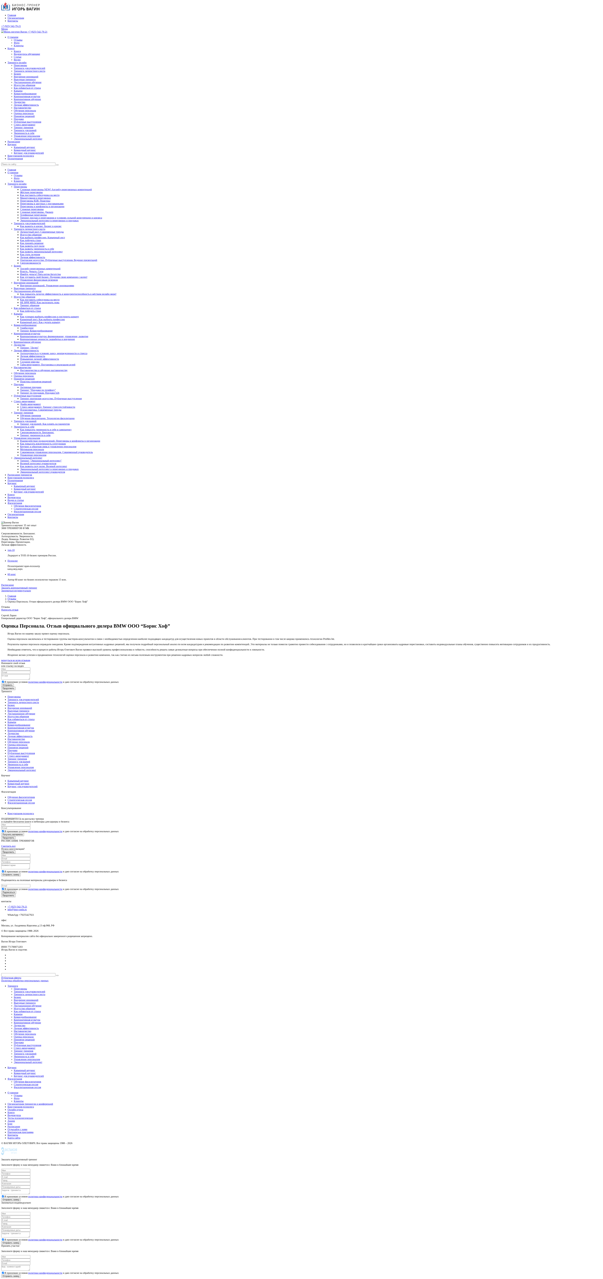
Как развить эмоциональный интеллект (41, 251)
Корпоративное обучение (27, 99)
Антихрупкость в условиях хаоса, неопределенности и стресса (53, 353)
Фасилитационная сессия (27, 511)
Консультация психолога (21, 155)
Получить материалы (13, 834)
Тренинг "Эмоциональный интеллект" (41, 460)
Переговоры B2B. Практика (35, 200)
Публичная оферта (11, 977)
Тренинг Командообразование (36, 330)
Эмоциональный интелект (28, 138)
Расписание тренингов (20, 474)
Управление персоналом (27, 136)
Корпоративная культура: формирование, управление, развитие (54, 336)
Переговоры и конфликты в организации (42, 206)
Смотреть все (8, 846)
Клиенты (19, 45)
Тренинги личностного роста (29, 71)
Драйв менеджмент (30, 404)
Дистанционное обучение (27, 82)
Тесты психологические (20, 1118)
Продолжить (8, 688)
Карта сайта (14, 1138)
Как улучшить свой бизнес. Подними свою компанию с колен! (53, 277)
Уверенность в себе (24, 133)
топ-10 (11, 550)
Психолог (13, 560)
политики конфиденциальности (45, 682)
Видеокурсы (14, 497)
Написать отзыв (9, 609)
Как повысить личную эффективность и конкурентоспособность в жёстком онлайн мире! (68, 294)
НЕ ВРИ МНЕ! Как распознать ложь (39, 302)
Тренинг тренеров (23, 127)
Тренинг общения (29, 305)
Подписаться (9, 892)
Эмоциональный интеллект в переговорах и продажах (49, 220)
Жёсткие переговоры (31, 192)
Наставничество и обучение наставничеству (44, 370)
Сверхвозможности (30, 263)
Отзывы (18, 40)
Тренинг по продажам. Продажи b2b (39, 393)
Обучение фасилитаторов (27, 506)
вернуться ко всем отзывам (15, 660)
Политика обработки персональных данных (25, 980)
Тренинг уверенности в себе (35, 435)
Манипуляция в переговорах (35, 198)
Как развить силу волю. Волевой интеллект (43, 466)
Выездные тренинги (25, 79)
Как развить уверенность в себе (37, 248)
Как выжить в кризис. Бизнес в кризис (41, 226)
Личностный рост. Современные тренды (42, 232)
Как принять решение (31, 243)
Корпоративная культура (27, 96)
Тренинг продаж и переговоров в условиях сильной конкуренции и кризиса (61, 217)
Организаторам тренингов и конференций (30, 1104)
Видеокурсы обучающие (27, 54)
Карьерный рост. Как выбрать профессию (42, 319)
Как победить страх (30, 240)
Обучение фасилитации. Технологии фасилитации (47, 418)
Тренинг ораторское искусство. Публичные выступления (51, 398)
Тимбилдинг (27, 328)
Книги (11, 48)
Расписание (14, 141)
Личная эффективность (26, 105)
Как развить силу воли (32, 246)
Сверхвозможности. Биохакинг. (37, 432)
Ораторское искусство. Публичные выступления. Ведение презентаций (58, 260)
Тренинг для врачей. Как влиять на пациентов (45, 424)
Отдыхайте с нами (17, 1129)
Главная (12, 15)
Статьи (17, 57)
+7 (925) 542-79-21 (11, 26)
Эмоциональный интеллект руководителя (42, 472)
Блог (10, 1123)
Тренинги (13, 986)
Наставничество (22, 107)
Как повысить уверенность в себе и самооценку (46, 429)
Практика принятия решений (36, 381)
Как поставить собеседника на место (40, 195)
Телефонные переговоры (33, 215)
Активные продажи (30, 387)
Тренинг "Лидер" (29, 347)
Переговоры (20, 65)
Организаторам (16, 18)
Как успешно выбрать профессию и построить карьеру (49, 316)
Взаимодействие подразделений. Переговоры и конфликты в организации (60, 441)
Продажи (19, 119)
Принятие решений (24, 116)
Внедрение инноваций (26, 76)
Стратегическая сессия (26, 508)
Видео (17, 59)
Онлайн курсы (15, 1109)
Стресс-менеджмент (24, 124)
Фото (16, 42)
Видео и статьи (16, 500)
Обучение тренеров (30, 415)
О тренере (13, 37)
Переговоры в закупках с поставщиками (42, 203)
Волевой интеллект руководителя (38, 463)
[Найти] (57, 164)
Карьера (18, 90)
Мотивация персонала (32, 449)
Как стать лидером (30, 254)
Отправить (8, 685)
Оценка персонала (24, 113)
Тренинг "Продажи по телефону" (38, 390)
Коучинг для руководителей (29, 153)
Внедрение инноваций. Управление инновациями (47, 285)
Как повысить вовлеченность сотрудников (43, 443)
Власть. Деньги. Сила (31, 271)
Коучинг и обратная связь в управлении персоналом (48, 446)
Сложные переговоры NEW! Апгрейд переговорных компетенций (56, 189)
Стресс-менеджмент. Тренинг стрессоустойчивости (47, 407)
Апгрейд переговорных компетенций (40, 268)
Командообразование (25, 93)
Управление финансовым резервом (39, 280)
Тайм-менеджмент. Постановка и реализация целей (47, 364)
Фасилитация (15, 503)
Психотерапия (15, 158)
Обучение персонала (25, 110)
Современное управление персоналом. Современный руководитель (56, 452)
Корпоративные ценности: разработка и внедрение (47, 339)
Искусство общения (24, 85)
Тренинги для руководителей (29, 68)
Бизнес (17, 74)
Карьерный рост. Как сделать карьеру (40, 322)
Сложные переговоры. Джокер (36, 212)
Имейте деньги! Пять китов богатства (40, 274)
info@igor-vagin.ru (17, 909)
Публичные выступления (27, 122)
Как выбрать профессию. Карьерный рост (42, 237)
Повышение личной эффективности (39, 359)
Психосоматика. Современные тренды (40, 409)
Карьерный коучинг (24, 147)
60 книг (12, 574)
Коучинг (12, 144)
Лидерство (19, 102)
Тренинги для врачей (25, 130)
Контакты (13, 20)
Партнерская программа (20, 1132)
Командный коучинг (25, 150)
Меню (4, 29)
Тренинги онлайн (17, 62)
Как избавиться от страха (27, 88)
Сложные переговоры (32, 209)
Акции (11, 1121)
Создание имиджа (29, 361)
